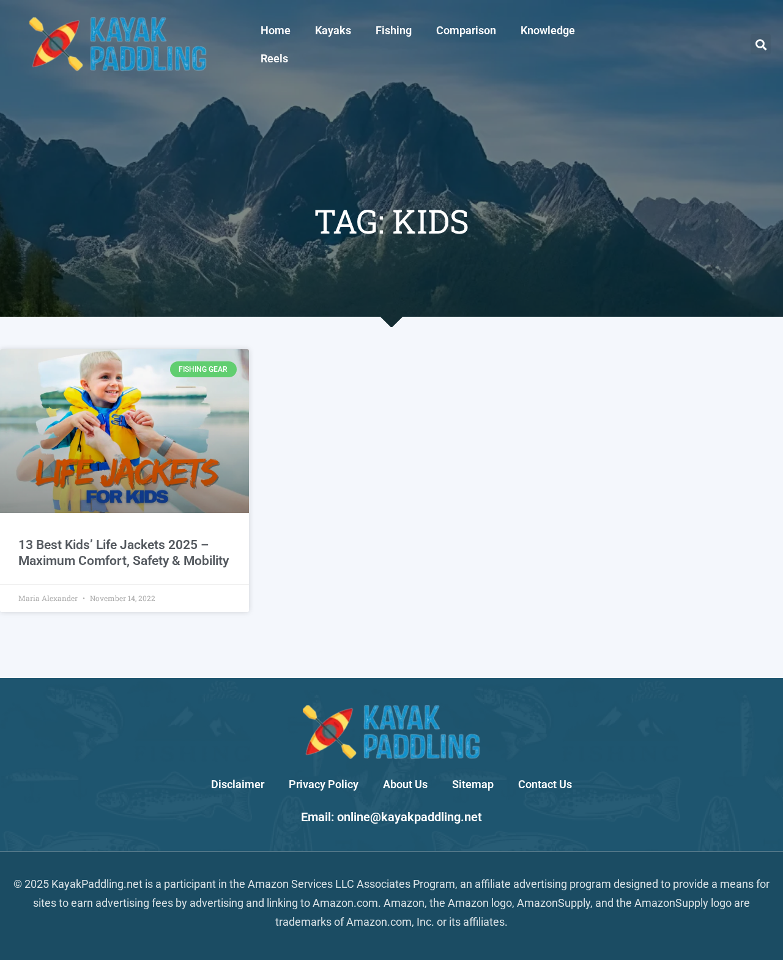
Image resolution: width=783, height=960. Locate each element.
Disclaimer (237, 784)
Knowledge (548, 30)
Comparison (466, 30)
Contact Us (545, 784)
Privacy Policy (323, 784)
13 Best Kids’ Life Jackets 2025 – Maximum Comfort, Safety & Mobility (123, 552)
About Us (405, 784)
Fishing (394, 30)
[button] (761, 44)
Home (276, 30)
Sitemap (473, 784)
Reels (274, 58)
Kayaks (333, 30)
